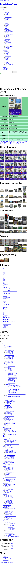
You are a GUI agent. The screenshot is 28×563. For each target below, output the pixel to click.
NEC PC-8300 (8, 514)
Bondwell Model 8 (9, 511)
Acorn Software (5, 284)
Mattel (6, 21)
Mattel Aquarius (8, 438)
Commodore (8, 15)
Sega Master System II (10, 456)
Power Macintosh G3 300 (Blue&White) (17, 394)
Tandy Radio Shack (7, 488)
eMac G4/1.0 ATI (12, 392)
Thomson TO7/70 (9, 497)
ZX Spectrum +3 (9, 469)
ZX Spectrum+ (8, 470)
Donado (4, 301)
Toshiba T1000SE (9, 502)
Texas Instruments (9, 34)
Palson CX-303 (8, 420)
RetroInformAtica (8, 4)
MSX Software (5, 309)
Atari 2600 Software (6, 297)
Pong (3, 312)
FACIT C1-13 (11, 525)
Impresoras (7, 47)
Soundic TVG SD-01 (10, 422)
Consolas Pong (8, 17)
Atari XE (7, 408)
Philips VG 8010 (9, 447)
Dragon (7, 18)
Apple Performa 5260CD (13, 385)
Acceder (4, 556)
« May (1, 343)
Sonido (6, 45)
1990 (4, 280)
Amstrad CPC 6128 (9, 355)
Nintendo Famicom (9, 441)
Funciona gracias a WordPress (6, 562)
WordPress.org (6, 560)
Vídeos (4, 67)
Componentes (6, 40)
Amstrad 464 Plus (9, 361)
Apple (6, 13)
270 (12, 548)
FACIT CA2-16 (11, 529)
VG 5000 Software (6, 327)
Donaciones (5, 68)
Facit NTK (10, 527)
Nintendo (7, 24)
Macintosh (16, 141)
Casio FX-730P (8, 512)
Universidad (5, 325)
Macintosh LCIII (11, 381)
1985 (4, 274)
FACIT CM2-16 (11, 528)
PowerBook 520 (11, 383)
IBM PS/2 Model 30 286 (10, 434)
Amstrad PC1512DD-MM (11, 356)
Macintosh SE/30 (12, 375)
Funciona (6, 304)
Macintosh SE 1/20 (12, 374)
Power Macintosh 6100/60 (14, 388)
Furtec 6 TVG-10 (9, 419)
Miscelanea (7, 39)
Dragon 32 (7, 425)
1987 (4, 277)
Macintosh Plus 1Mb (22, 141)
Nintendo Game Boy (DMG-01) (12, 444)
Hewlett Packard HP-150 (10, 431)
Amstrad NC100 (9, 362)
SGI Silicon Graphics (7, 461)
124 (12, 543)
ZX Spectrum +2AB (9, 467)
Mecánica (5, 520)
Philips (6, 25)
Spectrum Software (9, 321)
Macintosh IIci (11, 379)
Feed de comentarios (7, 558)
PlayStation (7, 480)
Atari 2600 (5, 296)
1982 (4, 270)
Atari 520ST (8, 406)
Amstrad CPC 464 (9, 353)
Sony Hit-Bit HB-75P (10, 479)
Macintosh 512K (11, 372)
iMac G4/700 (11, 391)
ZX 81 (6, 475)
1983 (4, 272)
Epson (6, 19)
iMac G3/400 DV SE (12, 390)
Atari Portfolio (8, 407)
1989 (4, 279)
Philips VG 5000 (9, 450)
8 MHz (3, 141)
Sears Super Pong (9, 399)
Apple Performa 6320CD (13, 389)
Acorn (6, 11)
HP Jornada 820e (9, 430)
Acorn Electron (8, 346)
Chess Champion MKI (10, 508)
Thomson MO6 (8, 496)
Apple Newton (11, 366)
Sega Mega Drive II (9, 458)
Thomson (7, 35)
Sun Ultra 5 (7, 486)
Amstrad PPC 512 (9, 357)
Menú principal (3, 7)
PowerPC (7, 384)
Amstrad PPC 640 (9, 358)
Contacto (5, 69)
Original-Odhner (9, 533)
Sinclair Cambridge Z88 (10, 477)
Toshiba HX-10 (8, 500)
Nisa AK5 (10, 531)
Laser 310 (7, 506)
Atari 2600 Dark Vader (10, 401)
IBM (6, 20)
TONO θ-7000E (9, 518)
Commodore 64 (8, 413)
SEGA (6, 26)
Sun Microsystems (9, 31)
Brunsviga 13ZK (11, 523)
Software (5, 50)
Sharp (4, 463)
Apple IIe (10, 369)
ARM (6, 364)
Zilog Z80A (5, 328)
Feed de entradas (6, 557)
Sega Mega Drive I (9, 457)
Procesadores (8, 42)
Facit (6, 524)
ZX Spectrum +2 (9, 468)
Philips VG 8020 (9, 449)
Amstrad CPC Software (10, 291)
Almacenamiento (9, 46)
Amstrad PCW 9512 (9, 352)
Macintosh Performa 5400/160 (14, 386)
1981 (3, 269)
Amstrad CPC (7, 289)
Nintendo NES (8, 442)
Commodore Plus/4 (9, 416)
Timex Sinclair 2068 (9, 472)
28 (12, 546)
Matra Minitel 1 (8, 517)
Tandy (6, 32)
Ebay (4, 302)
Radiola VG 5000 (9, 451)
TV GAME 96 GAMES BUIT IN (12, 509)
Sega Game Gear (9, 459)
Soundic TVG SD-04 (10, 423)
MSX (6, 23)
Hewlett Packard (6, 429)
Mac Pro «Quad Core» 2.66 (14, 396)
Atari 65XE (7, 405)
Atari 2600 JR (8, 402)
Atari (6, 14)
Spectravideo (8, 30)
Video (6, 43)
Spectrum (7, 61)
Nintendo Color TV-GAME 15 (12, 440)
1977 (3, 268)
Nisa (6, 530)
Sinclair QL (7, 474)
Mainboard (7, 41)
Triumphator (8, 535)
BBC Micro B (8, 347)
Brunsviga (7, 522)
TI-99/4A (7, 492)
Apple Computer (8, 141)
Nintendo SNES (8, 445)
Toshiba (7, 36)
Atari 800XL (8, 403)
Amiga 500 (7, 417)
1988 (3, 278)
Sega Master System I (10, 455)
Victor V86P (8, 513)
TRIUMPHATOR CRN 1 (13, 536)
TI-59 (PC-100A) (9, 491)
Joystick (7, 48)
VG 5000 (4, 326)
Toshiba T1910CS (9, 503)
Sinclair (7, 29)
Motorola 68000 (8, 370)
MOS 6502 (7, 367)
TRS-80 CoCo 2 (9, 489)
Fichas (4, 9)
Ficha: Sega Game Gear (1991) (10, 142)
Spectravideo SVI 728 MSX (11, 484)
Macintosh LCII (11, 380)
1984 (4, 273)
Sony (6, 28)
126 (12, 545)
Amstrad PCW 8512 (9, 351)
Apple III (10, 368)
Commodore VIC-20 (9, 411)
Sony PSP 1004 (8, 481)
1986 (1, 141)
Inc (13, 141)
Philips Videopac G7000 (10, 452)
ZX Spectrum (8, 473)
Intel (6, 395)
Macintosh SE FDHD (13, 373)
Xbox (6, 519)
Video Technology (9, 37)
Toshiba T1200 (8, 501)
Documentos (5, 65)
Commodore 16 (8, 412)
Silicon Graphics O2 (9, 462)
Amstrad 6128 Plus (9, 359)
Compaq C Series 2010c (10, 516)
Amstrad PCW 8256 (9, 350)
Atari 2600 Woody (9, 400)
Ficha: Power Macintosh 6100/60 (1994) (12, 143)
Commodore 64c (9, 414)
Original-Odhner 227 (12, 534)
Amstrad (7, 12)
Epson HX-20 (8, 428)
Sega (3, 313)
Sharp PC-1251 (8, 464)
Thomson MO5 (8, 495)
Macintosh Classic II (12, 378)
